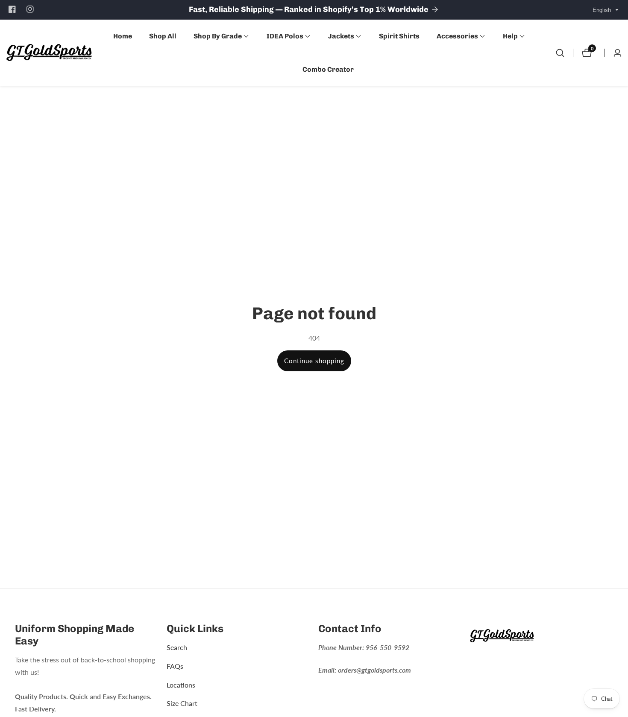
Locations (181, 684)
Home (122, 36)
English (603, 10)
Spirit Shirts (399, 36)
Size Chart (182, 703)
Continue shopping (314, 360)
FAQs (175, 666)
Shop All (162, 36)
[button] (218, 36)
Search (177, 647)
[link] (541, 637)
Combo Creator (328, 69)
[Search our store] (560, 53)
